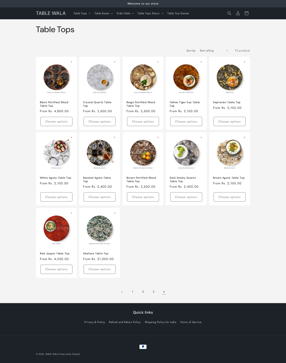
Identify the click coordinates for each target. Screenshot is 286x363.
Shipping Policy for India (160, 322)
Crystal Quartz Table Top (97, 104)
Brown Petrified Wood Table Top (141, 179)
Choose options (56, 121)
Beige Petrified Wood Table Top (140, 104)
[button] (81, 13)
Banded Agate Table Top (97, 179)
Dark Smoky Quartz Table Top (183, 179)
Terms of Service (191, 322)
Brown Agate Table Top (229, 178)
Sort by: (191, 50)
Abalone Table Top (96, 253)
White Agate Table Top (55, 178)
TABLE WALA (52, 354)
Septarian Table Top (227, 102)
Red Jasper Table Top (55, 253)
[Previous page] (122, 292)
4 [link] (164, 291)
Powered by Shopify (69, 354)
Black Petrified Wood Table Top (54, 104)
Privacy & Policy (94, 322)
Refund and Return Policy (124, 322)
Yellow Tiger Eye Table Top (185, 104)
